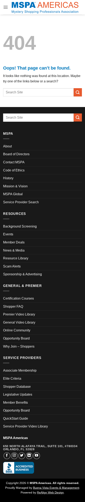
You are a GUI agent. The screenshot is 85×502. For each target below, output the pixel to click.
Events (8, 234)
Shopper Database (17, 386)
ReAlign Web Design (50, 492)
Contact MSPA (14, 162)
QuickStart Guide (15, 418)
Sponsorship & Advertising (22, 274)
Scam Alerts (12, 266)
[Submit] (78, 92)
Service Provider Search (21, 202)
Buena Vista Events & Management (56, 487)
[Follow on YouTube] (36, 455)
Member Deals (14, 242)
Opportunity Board (16, 338)
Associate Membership (20, 370)
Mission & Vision (15, 186)
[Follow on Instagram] (14, 455)
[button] (5, 7)
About (7, 146)
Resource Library (15, 258)
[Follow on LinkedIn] (29, 455)
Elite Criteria (12, 378)
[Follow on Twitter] (21, 455)
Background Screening (20, 226)
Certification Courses (18, 298)
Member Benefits (15, 402)
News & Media (14, 250)
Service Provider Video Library (25, 426)
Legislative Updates (17, 394)
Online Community (16, 330)
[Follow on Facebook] (7, 455)
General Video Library (19, 322)
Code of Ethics (14, 170)
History (8, 178)
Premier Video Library (19, 314)
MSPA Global (13, 194)
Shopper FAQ (13, 306)
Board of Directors (16, 154)
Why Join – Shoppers (18, 346)
